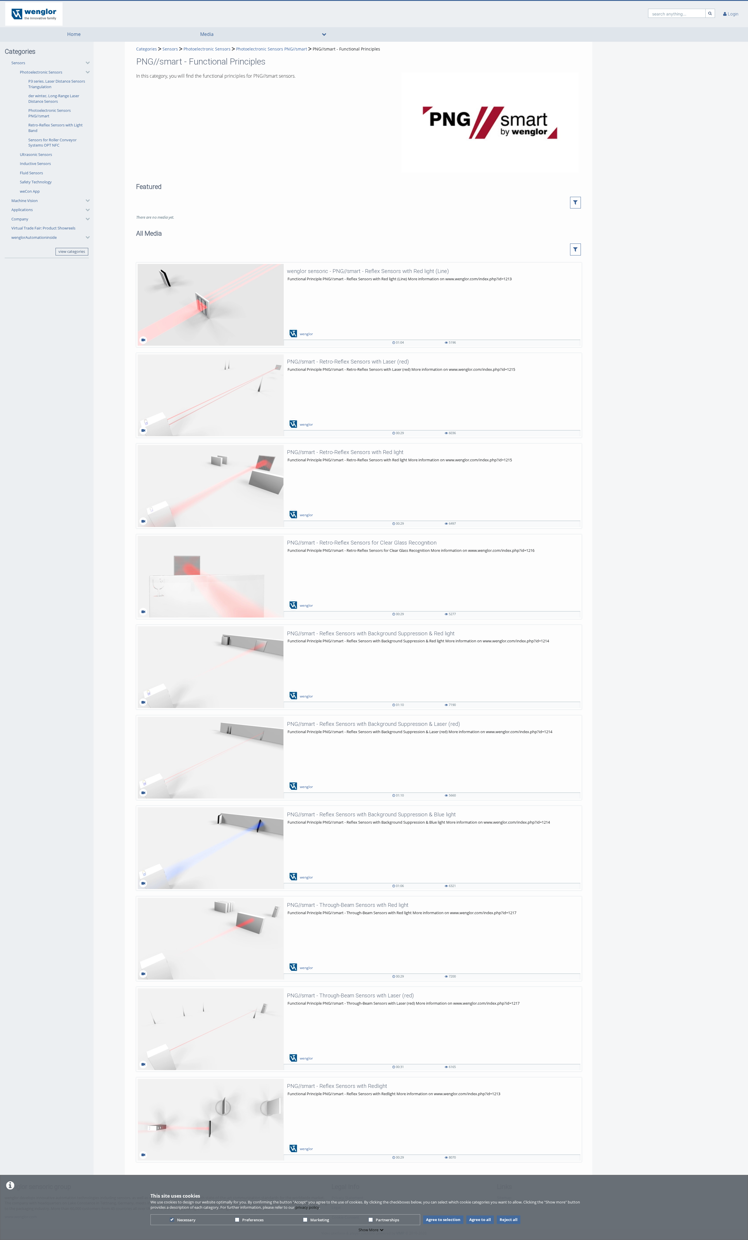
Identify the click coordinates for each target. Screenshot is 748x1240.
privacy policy (307, 1207)
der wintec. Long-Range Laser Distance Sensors (53, 98)
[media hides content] (324, 34)
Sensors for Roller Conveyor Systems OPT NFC (52, 142)
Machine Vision (24, 200)
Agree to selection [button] (443, 1219)
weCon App (30, 191)
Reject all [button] (508, 1219)
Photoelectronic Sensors (41, 72)
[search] (677, 13)
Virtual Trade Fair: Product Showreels (43, 228)
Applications (22, 209)
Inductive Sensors (35, 163)
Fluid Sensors (31, 172)
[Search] (710, 13)
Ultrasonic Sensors (36, 154)
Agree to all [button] (480, 1219)
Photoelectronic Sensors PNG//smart (49, 113)
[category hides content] (86, 62)
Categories (146, 49)
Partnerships (387, 1219)
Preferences (253, 1219)
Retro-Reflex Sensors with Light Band (55, 127)
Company (19, 219)
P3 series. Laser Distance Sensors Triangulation (56, 84)
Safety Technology (36, 182)
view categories (71, 251)
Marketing (319, 1219)
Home (74, 34)
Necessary (186, 1219)
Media (207, 34)
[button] (49, 127)
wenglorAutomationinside (34, 237)
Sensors (18, 62)
